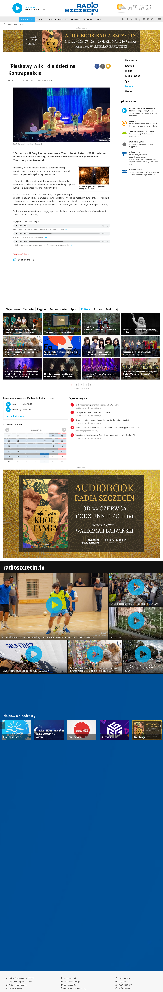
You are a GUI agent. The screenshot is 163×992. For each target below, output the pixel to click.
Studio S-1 (76, 19)
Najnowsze (131, 60)
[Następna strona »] (94, 385)
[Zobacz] (81, 41)
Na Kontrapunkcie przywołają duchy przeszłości (92, 187)
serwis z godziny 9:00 (21, 409)
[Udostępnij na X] (102, 66)
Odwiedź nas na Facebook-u (127, 19)
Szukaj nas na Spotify (144, 19)
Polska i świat (132, 76)
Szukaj (152, 19)
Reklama (88, 19)
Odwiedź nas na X (131, 19)
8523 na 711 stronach (81, 388)
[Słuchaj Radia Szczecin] (17, 8)
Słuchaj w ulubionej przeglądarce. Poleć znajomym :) (143, 112)
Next (160, 725)
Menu (159, 19)
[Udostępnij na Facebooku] (97, 66)
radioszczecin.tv (23, 567)
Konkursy (63, 19)
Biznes (128, 91)
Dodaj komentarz (26, 259)
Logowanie (122, 981)
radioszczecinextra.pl (71, 981)
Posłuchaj (111, 309)
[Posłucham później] (66, 229)
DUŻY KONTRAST (125, 988)
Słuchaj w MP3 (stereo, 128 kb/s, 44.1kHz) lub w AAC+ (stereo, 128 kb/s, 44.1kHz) (144, 123)
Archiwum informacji (13, 424)
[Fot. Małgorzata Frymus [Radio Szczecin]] (61, 115)
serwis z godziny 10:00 (22, 404)
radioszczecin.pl (69, 978)
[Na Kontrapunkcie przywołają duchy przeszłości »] (94, 175)
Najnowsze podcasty (19, 715)
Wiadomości (27, 19)
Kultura (22, 24)
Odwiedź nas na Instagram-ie (136, 19)
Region (128, 70)
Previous (2, 725)
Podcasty (41, 19)
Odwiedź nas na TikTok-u (140, 19)
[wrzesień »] (61, 430)
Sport (128, 81)
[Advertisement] (61, 283)
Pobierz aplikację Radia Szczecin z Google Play (142, 133)
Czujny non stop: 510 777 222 (20, 981)
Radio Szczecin (12, 24)
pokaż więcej (17, 416)
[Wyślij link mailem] (108, 66)
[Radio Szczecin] (81, 8)
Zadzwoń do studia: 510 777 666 (21, 978)
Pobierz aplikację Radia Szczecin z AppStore (141, 144)
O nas (98, 19)
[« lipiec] (10, 430)
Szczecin (129, 65)
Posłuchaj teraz (124, 978)
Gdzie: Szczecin (21, 253)
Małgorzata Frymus (46, 80)
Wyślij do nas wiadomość (148, 19)
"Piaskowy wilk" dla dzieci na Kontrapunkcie (42, 69)
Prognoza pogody (15, 988)
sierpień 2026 (36, 430)
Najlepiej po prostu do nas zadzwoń (123, 19)
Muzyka (52, 19)
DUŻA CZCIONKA (125, 985)
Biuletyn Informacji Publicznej (74, 988)
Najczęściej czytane (78, 398)
